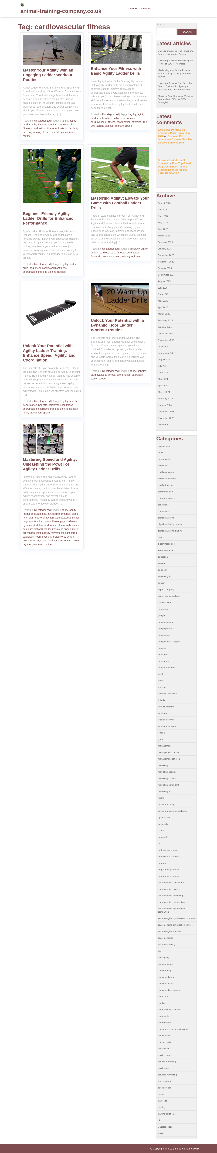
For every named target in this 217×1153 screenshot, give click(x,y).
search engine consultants (171, 882)
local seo (162, 713)
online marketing (166, 804)
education (163, 557)
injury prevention (32, 412)
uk (159, 1120)
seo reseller (164, 1016)
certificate (163, 465)
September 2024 (166, 353)
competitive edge (53, 521)
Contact (145, 8)
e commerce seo (166, 543)
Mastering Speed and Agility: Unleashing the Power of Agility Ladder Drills (50, 464)
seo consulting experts (169, 990)
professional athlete (63, 536)
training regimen (131, 256)
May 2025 (163, 301)
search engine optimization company (176, 918)
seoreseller (163, 1048)
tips (62, 132)
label (160, 674)
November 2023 (166, 418)
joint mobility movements (50, 533)
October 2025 (165, 268)
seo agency (164, 957)
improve (119, 125)
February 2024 (165, 398)
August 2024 (164, 359)
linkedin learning (166, 706)
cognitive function (33, 521)
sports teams (63, 540)
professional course (168, 850)
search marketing (166, 944)
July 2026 (163, 209)
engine (161, 563)
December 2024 (166, 333)
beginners (35, 268)
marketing (163, 765)
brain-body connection (41, 517)
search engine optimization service (175, 925)
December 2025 (166, 255)
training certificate (167, 1113)
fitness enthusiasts (57, 128)
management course (168, 752)
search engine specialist (170, 931)
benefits (51, 124)
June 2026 (163, 216)
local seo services (167, 726)
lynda (160, 739)
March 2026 (164, 235)
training (161, 1107)
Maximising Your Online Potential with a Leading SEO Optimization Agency (174, 73)
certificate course (166, 472)
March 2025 (164, 314)
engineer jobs (165, 576)
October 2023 (165, 424)
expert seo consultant (169, 596)
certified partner (166, 485)
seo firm (162, 1003)
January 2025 (165, 327)
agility (65, 120)
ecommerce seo (166, 550)
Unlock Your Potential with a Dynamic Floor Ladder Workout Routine (117, 325)
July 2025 (163, 288)
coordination (38, 128)
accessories (164, 446)
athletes (41, 124)
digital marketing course (170, 524)
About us (133, 8)
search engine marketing (170, 895)
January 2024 (165, 405)
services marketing (167, 1074)
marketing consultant (168, 785)
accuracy (135, 248)
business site (164, 459)
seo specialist (164, 1042)
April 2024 (163, 385)
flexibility (73, 128)
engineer (162, 570)
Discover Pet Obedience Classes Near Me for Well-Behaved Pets (175, 139)
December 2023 (166, 411)
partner (161, 830)
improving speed (61, 529)
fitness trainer (165, 602)
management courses (169, 758)
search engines (165, 938)
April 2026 (163, 229)
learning (162, 687)
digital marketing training (170, 530)
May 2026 (163, 222)
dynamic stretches (33, 525)
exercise (136, 122)
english (161, 583)
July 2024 (163, 366)
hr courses (163, 661)
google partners (166, 628)
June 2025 (163, 294)
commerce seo (165, 491)
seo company (164, 970)
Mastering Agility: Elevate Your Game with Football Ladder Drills (120, 203)
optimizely (163, 824)
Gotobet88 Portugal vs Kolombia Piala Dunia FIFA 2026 (174, 133)
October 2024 (165, 346)
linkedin (162, 700)
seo (160, 951)
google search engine (169, 641)
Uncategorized (42, 120)
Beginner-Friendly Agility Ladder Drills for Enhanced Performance (48, 218)
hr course (162, 654)
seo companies (165, 964)
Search (160, 24)
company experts (166, 498)
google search (165, 635)
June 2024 (163, 372)
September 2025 (166, 274)
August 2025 (164, 281)
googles (162, 648)
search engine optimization (171, 902)
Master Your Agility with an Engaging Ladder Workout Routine (48, 75)
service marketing (167, 1061)
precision (107, 256)
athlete (109, 118)
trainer (161, 1094)
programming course (168, 869)
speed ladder (47, 540)
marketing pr (164, 791)
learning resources (167, 693)
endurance (50, 525)
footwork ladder (42, 529)
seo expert (163, 996)
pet (159, 843)
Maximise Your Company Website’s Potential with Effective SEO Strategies (175, 99)
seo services (164, 1035)
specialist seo (164, 1087)
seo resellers (164, 1022)
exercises (43, 408)
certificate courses (167, 478)
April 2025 (163, 307)
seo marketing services (169, 1009)
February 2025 (165, 320)
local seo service (166, 719)
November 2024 (166, 340)
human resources (167, 667)
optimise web (164, 817)
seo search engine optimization (173, 1029)
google (161, 615)
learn (160, 680)
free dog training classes (36, 132)
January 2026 (165, 248)
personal (162, 837)
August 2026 (164, 203)
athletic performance (125, 118)
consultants (163, 511)
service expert (165, 1055)
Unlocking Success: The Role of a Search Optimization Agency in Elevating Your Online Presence (175, 86)
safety (94, 378)
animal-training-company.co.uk (60, 11)
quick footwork (31, 540)
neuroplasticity (43, 536)
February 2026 (165, 242)
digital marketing (166, 517)
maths (161, 798)
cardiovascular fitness (103, 122)
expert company (166, 589)
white (160, 1133)
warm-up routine (42, 544)
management (164, 745)
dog (160, 537)
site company (164, 1081)
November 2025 (166, 261)
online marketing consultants (172, 811)
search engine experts (169, 889)
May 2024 (163, 379)
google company (166, 622)
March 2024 (164, 392)
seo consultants (166, 983)
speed (55, 132)
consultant (163, 504)
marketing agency (167, 772)
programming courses (169, 876)
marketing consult (167, 778)
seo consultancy (166, 977)
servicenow (163, 1068)
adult (160, 452)
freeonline (163, 609)
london (161, 732)
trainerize (162, 1100)
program (162, 863)
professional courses (168, 856)
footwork (95, 256)
